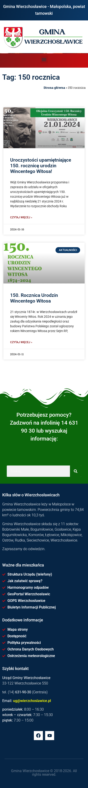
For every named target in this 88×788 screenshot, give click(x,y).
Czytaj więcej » (21, 217)
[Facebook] (38, 735)
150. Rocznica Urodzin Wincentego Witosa (34, 298)
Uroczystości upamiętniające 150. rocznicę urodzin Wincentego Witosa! (40, 165)
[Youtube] (49, 735)
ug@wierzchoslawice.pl (32, 701)
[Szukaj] (75, 471)
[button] (44, 59)
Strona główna (54, 88)
